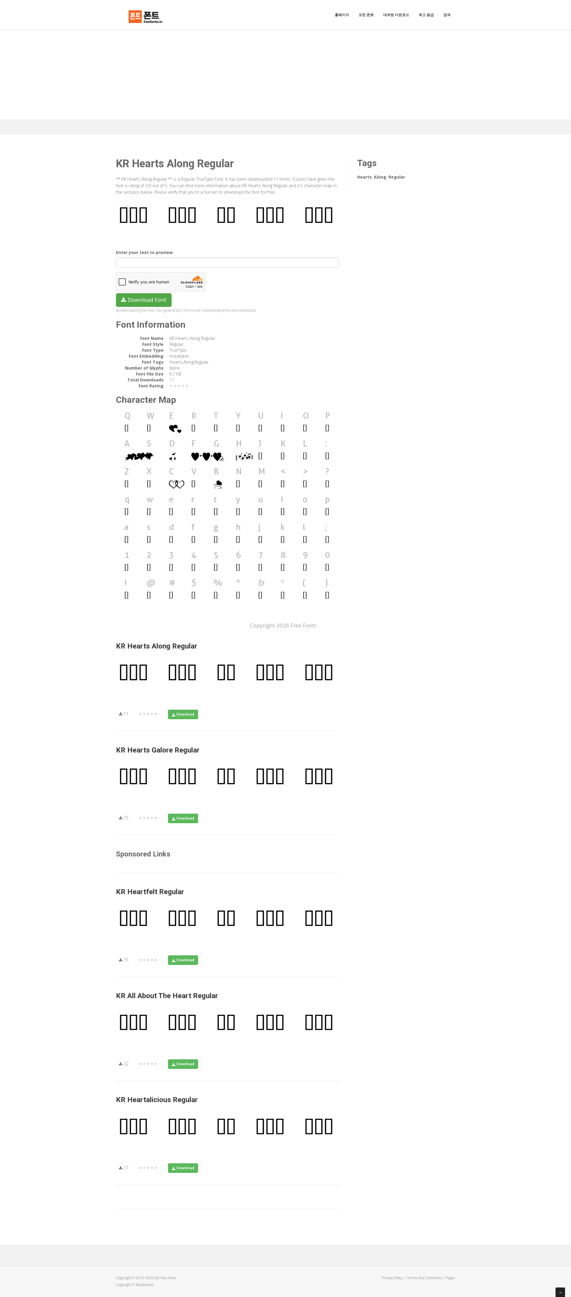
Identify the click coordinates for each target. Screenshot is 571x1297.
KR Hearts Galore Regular (158, 750)
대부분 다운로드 (396, 14)
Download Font (146, 299)
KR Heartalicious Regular (157, 1100)
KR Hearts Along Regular (156, 646)
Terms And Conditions (424, 1277)
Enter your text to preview (144, 252)
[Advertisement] (285, 74)
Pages (450, 1277)
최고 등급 (426, 14)
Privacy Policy (392, 1277)
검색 (447, 14)
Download (185, 714)
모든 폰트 (366, 14)
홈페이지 (342, 14)
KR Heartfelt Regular (150, 892)
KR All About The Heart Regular (167, 996)
